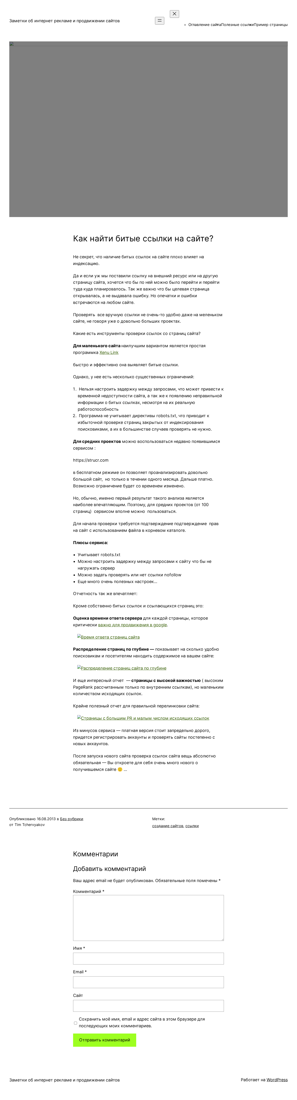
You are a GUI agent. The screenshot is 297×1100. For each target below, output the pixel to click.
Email (80, 971)
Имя (79, 948)
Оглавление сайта (204, 24)
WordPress (277, 1079)
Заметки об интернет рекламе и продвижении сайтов (64, 20)
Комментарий (88, 891)
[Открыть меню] (159, 21)
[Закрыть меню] (174, 14)
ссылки (192, 825)
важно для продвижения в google (132, 624)
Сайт (78, 995)
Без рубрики (71, 818)
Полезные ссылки (237, 24)
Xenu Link (109, 352)
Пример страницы (271, 24)
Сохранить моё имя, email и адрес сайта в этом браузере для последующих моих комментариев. (142, 1022)
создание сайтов (167, 825)
